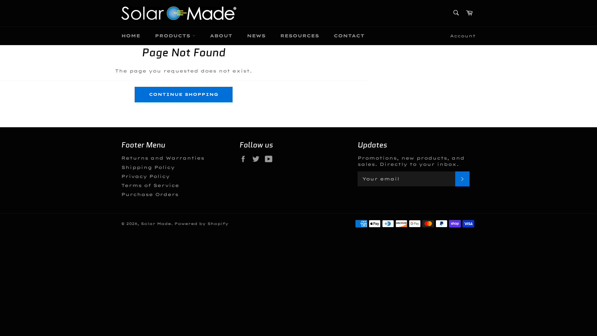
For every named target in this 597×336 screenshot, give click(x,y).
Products (173, 36)
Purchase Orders (149, 194)
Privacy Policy (145, 176)
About (221, 36)
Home (130, 36)
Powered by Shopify (201, 224)
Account (463, 35)
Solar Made (156, 224)
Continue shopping (183, 94)
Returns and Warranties (162, 158)
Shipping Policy (148, 167)
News (256, 36)
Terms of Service (150, 185)
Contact (349, 36)
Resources (299, 36)
